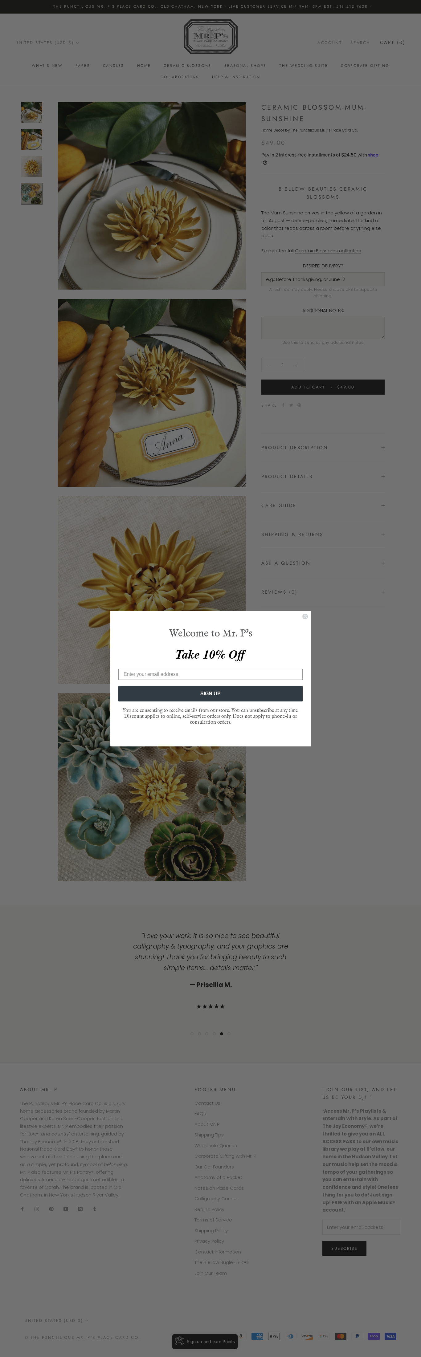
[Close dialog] (305, 616)
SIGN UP (210, 693)
